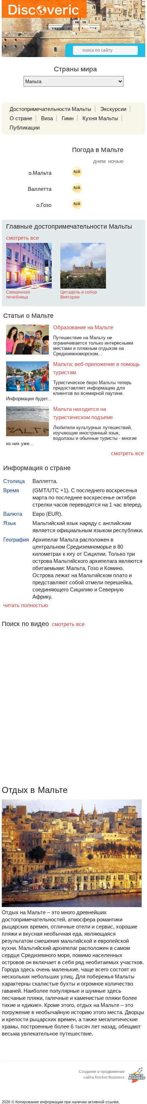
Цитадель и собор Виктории (78, 295)
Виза (47, 118)
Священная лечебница (18, 295)
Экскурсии (113, 109)
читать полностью (25, 605)
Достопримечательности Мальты (50, 109)
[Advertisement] (73, 719)
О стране (21, 118)
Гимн (68, 118)
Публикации (25, 127)
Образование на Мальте (83, 327)
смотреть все (22, 238)
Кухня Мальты (100, 118)
